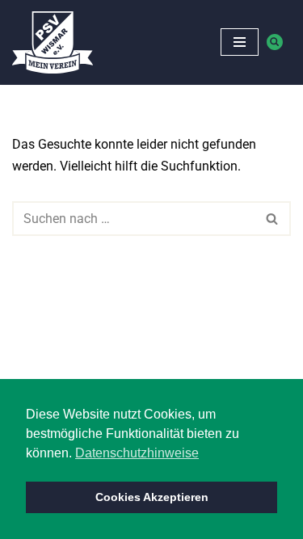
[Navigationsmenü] (240, 42)
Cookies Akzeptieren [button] (151, 497)
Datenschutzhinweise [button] (137, 453)
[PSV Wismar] (52, 42)
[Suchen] (275, 42)
